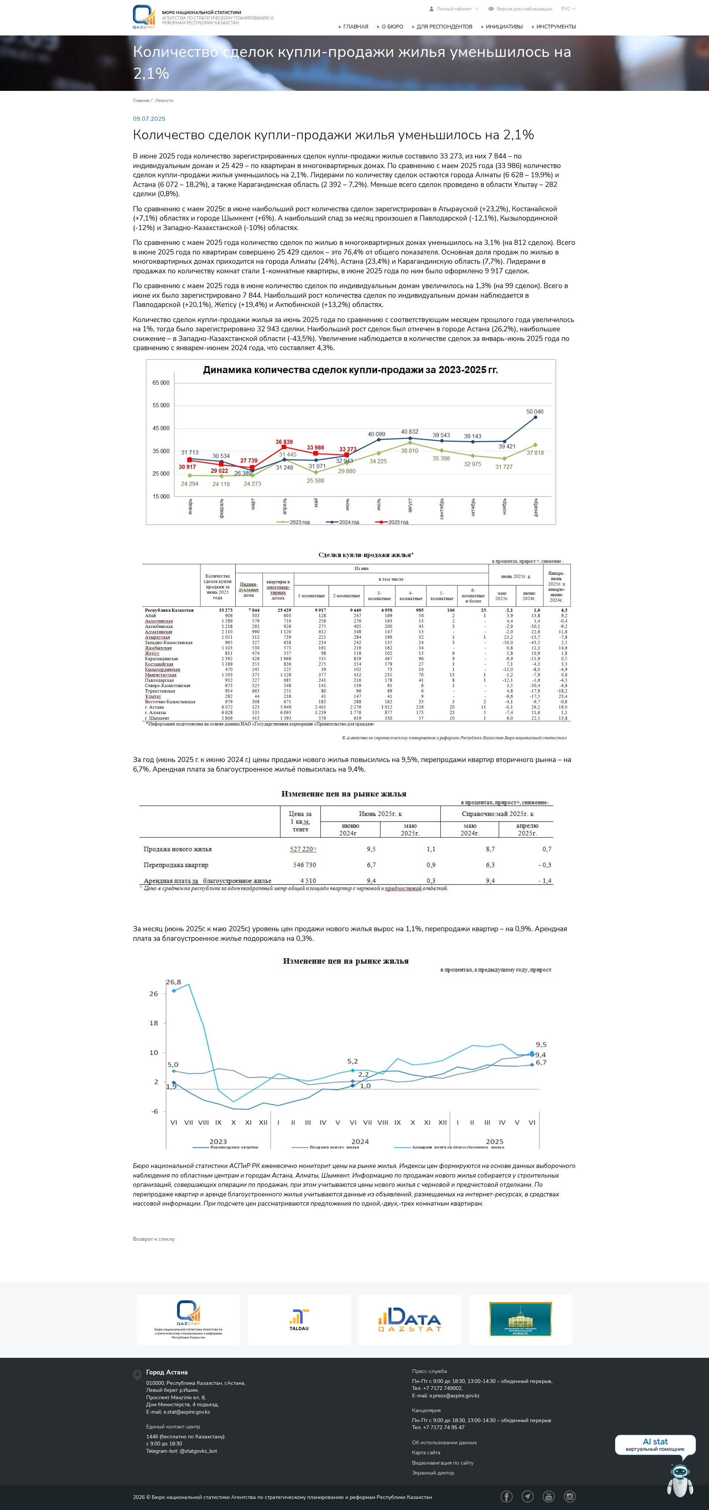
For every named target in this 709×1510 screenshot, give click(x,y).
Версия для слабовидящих (524, 9)
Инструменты (556, 26)
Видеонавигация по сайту (442, 1462)
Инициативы (504, 26)
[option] (188, 1320)
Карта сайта (426, 1452)
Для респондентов (444, 26)
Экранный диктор (433, 1472)
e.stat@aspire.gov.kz (187, 1411)
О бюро (392, 26)
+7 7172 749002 (442, 1388)
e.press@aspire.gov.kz (454, 1395)
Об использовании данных (444, 1442)
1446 (152, 1436)
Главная (355, 26)
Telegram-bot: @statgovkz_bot (181, 1451)
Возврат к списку (154, 1239)
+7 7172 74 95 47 (444, 1427)
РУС (565, 9)
